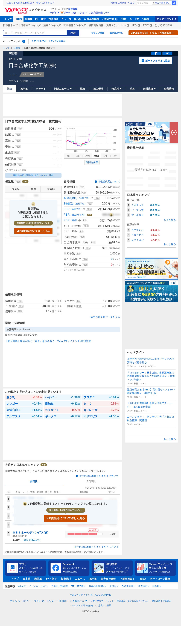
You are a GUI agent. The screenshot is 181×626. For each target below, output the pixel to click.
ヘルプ (131, 2)
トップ (8, 19)
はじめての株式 (163, 25)
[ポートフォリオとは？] (24, 41)
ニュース (66, 19)
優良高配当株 (96, 25)
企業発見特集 (116, 32)
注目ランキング (52, 25)
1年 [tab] (105, 156)
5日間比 (91, 481)
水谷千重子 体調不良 (163, 3)
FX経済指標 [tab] (127, 586)
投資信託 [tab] (142, 586)
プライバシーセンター (45, 601)
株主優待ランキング (74, 25)
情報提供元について (109, 181)
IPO (134, 25)
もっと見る (170, 219)
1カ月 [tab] (87, 156)
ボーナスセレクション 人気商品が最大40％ (87, 12)
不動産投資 (108, 19)
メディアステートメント (102, 601)
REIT (146, 25)
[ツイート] (167, 53)
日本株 (18, 19)
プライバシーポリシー (20, 601)
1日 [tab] (68, 156)
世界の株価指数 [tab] (96, 586)
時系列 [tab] (156, 586)
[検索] (174, 3)
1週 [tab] (78, 156)
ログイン (54, 12)
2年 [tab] (115, 156)
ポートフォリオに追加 (157, 60)
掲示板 (77, 19)
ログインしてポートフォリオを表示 (48, 41)
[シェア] (156, 53)
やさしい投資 (97, 32)
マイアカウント (165, 19)
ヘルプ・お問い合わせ (82, 605)
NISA (124, 19)
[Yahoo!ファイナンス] (25, 9)
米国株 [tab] (113, 586)
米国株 (28, 19)
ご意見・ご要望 (103, 605)
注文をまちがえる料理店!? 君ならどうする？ (30, 2)
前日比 (34, 481)
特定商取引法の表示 (161, 601)
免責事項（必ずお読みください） (133, 601)
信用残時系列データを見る (105, 317)
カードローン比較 (139, 19)
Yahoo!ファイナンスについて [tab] (32, 586)
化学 (19, 59)
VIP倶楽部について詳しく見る (33, 230)
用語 (20, 128)
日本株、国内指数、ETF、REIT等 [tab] (67, 586)
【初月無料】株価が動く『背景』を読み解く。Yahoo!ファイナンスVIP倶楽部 (48, 341)
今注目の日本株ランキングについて (99, 475)
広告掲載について (78, 601)
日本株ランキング (30, 25)
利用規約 (63, 601)
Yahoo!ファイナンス (81, 595)
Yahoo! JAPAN (118, 2)
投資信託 (54, 19)
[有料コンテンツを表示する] (111, 215)
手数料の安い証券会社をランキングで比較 (33, 175)
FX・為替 (40, 19)
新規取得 (72, 9)
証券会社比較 (91, 19)
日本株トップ (10, 25)
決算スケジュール (116, 25)
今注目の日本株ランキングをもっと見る (96, 546)
